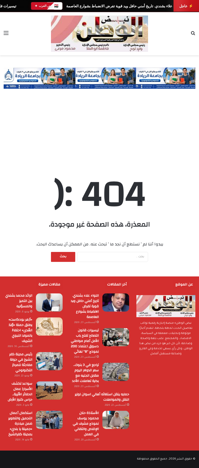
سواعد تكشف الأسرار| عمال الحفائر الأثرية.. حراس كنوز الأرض (20, 391)
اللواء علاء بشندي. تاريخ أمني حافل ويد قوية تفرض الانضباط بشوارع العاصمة (123, 6)
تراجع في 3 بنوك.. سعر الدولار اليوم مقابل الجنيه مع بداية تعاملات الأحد (85, 373)
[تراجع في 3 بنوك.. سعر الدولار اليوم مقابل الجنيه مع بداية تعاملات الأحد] (115, 372)
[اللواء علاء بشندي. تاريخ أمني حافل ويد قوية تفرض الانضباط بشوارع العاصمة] (115, 302)
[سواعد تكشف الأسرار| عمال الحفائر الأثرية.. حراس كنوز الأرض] (49, 390)
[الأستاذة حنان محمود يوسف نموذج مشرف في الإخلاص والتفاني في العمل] (115, 420)
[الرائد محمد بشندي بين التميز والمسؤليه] (49, 302)
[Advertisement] (99, 125)
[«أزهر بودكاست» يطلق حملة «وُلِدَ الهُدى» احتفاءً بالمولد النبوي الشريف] (49, 326)
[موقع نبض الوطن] (99, 34)
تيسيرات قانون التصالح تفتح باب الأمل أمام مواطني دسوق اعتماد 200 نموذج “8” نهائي (85, 341)
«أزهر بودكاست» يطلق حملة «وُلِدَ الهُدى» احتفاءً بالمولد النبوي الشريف (20, 330)
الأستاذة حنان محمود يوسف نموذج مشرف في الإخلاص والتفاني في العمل (86, 423)
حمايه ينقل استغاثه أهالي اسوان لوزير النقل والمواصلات (102, 397)
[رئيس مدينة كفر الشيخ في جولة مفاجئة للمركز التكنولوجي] (49, 361)
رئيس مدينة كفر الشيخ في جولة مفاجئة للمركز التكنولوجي (20, 362)
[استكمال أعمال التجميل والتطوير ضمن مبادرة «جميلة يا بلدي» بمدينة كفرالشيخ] (49, 420)
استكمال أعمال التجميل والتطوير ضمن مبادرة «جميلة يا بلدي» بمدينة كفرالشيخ (20, 423)
